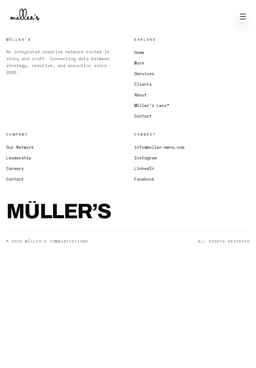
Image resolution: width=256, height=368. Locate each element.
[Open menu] (243, 16)
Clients (143, 84)
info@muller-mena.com (159, 147)
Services (144, 73)
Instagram (145, 158)
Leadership (18, 158)
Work (139, 63)
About (140, 95)
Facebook (144, 179)
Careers (15, 168)
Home (139, 52)
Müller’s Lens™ (151, 105)
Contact (143, 116)
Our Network (20, 147)
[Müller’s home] (26, 16)
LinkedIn (144, 168)
